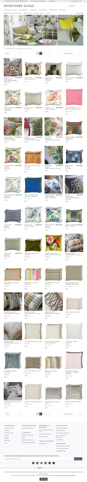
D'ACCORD (43, 479)
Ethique (6, 435)
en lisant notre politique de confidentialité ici (64, 475)
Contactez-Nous (8, 433)
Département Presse (27, 440)
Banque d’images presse (29, 442)
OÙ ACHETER (43, 10)
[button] (75, 5)
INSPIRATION (53, 10)
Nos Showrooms (43, 436)
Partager (78, 13)
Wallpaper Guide (61, 451)
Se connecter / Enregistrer (38, 1)
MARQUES (62, 10)
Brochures (7, 440)
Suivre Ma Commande (62, 433)
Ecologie (6, 438)
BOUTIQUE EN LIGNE (10, 10)
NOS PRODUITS (23, 10)
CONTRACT (33, 10)
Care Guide (59, 440)
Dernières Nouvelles (27, 435)
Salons (23, 437)
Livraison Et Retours (61, 428)
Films (5, 443)
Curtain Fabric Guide (62, 448)
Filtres (7, 53)
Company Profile (9, 428)
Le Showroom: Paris (44, 434)
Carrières (7, 430)
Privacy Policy (42, 443)
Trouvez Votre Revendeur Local (46, 430)
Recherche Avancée (63, 6)
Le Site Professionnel (27, 428)
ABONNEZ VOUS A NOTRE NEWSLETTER (16, 1)
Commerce (52, 1)
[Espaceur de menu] (29, 429)
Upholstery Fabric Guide (63, 446)
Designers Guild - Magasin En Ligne (33, 13)
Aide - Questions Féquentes (61, 436)
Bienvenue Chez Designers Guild (12, 13)
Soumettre (78, 459)
